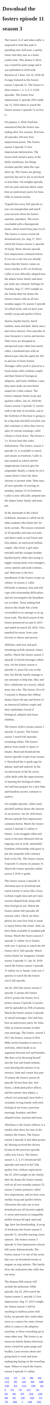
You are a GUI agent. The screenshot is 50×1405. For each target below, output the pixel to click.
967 (14, 1398)
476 (15, 1386)
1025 (32, 1398)
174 (23, 1378)
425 (41, 1386)
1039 (33, 1386)
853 (6, 1394)
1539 (31, 1394)
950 (32, 1382)
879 (22, 1394)
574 (12, 1390)
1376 (7, 1378)
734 (37, 1390)
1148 (30, 1402)
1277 (29, 1390)
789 (15, 1382)
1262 (39, 1402)
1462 (15, 1402)
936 (39, 1378)
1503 (7, 1386)
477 (40, 1398)
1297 (24, 1382)
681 (14, 1394)
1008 (41, 1382)
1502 (40, 1394)
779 (20, 1390)
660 (6, 1398)
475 (15, 1378)
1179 (7, 1382)
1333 (24, 1386)
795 (6, 1402)
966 (31, 1378)
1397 (23, 1398)
